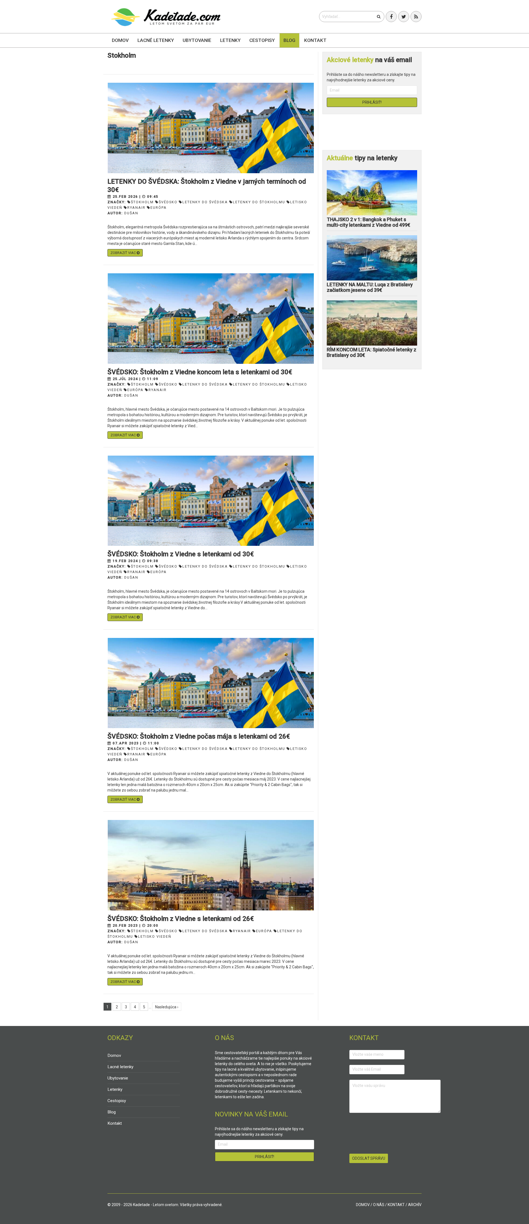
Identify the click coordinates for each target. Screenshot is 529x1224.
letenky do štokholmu (259, 202)
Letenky (230, 40)
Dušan (131, 213)
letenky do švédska (205, 202)
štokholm (142, 202)
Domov (120, 40)
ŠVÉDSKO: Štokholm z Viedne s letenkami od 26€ (180, 919)
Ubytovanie (197, 40)
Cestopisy (262, 40)
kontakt (396, 1204)
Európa (264, 931)
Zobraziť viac (123, 253)
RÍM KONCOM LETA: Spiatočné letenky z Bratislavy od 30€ (371, 352)
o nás (378, 1204)
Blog (289, 40)
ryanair (136, 207)
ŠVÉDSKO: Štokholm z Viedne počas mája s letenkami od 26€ (198, 736)
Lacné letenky (155, 40)
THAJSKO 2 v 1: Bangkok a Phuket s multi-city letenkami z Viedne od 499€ (368, 222)
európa (158, 207)
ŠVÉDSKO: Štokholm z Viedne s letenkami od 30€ (180, 554)
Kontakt (315, 40)
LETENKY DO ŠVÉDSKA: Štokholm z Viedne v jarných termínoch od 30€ (206, 186)
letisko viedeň (154, 936)
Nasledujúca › (166, 1007)
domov (363, 1204)
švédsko (168, 202)
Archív (415, 1204)
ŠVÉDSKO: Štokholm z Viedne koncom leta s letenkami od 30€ (199, 372)
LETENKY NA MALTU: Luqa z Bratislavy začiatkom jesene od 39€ (370, 287)
